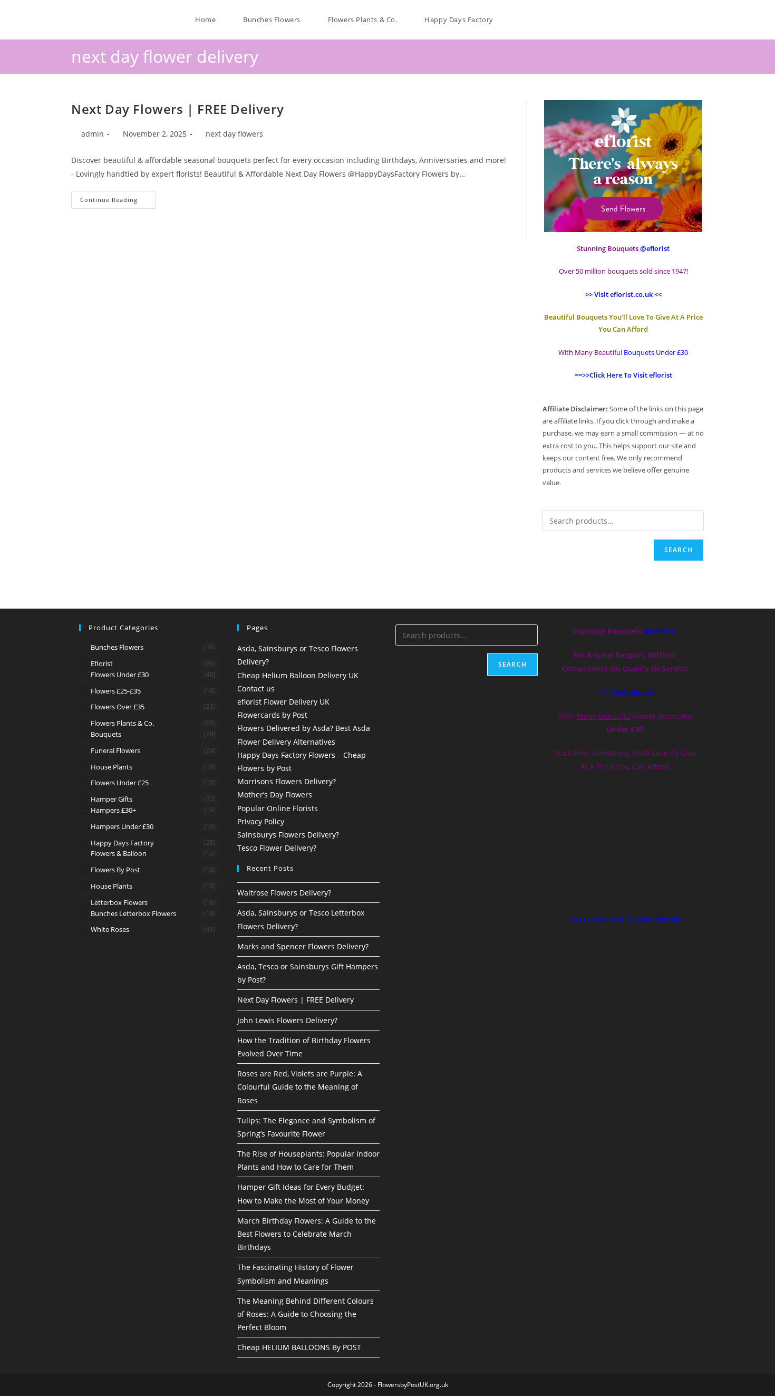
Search (678, 549)
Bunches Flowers (117, 647)
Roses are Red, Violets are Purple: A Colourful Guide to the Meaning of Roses (299, 1086)
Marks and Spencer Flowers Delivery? (303, 946)
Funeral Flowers (115, 750)
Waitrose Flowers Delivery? (284, 893)
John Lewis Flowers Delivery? (287, 1020)
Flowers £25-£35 (116, 691)
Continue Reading (118, 197)
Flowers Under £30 (120, 674)
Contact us (256, 688)
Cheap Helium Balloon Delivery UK (298, 675)
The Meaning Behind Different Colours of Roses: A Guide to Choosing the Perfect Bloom (305, 1314)
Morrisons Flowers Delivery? (286, 781)
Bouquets (106, 734)
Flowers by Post (115, 869)
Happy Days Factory (122, 843)
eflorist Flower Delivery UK (283, 702)
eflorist (102, 663)
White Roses (110, 929)
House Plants (111, 767)
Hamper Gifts (111, 799)
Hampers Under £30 (122, 826)
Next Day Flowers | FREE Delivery (177, 109)
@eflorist (660, 631)
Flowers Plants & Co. (122, 723)
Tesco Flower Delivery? (276, 848)
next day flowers (234, 134)
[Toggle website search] (511, 19)
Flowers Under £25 (120, 782)
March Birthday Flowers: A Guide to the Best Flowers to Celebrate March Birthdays (306, 1234)
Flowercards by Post (272, 715)
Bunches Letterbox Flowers (133, 913)
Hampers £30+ (113, 810)
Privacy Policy (260, 821)
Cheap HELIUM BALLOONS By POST (299, 1347)
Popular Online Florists (277, 808)
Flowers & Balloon (119, 853)
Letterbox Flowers (119, 902)
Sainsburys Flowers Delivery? (288, 835)
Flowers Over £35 (117, 706)
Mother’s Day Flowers (274, 795)
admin (92, 134)
